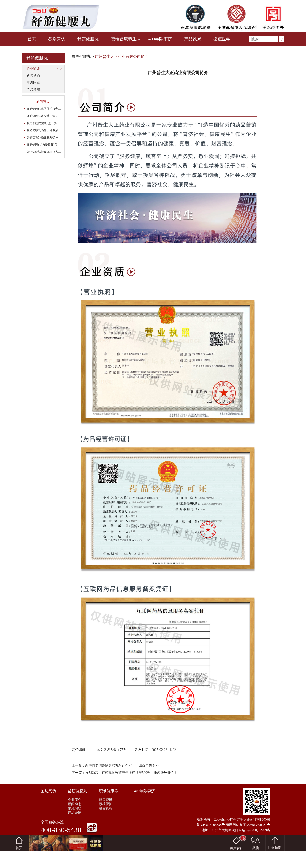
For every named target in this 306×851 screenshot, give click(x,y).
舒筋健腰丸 (88, 39)
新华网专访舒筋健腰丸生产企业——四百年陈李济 (122, 765)
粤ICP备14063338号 (210, 825)
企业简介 (33, 68)
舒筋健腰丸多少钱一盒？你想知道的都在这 (54, 116)
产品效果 (192, 39)
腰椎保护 (105, 804)
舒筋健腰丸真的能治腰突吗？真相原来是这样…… (58, 108)
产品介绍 (33, 89)
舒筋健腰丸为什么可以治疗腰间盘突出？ (52, 130)
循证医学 (221, 39)
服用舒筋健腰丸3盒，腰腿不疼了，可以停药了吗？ (59, 123)
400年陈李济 (160, 39)
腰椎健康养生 (124, 39)
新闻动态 (33, 75)
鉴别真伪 (56, 39)
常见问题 (33, 82)
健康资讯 (105, 800)
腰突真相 (105, 808)
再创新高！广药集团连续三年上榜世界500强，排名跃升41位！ (131, 773)
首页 (31, 39)
